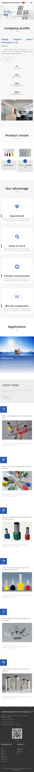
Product (3, 753)
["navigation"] (31, 3)
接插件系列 (20, 749)
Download (4, 759)
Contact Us (4, 761)
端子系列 (19, 751)
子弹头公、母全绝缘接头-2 (25, 166)
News (2, 755)
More (7, 59)
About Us (3, 751)
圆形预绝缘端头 (9, 165)
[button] (15, 17)
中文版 (26, 2)
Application (4, 757)
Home (2, 749)
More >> (19, 753)
